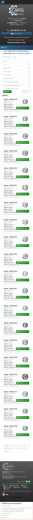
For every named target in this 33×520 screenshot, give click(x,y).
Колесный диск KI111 (9, 359)
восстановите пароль (22, 53)
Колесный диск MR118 (9, 187)
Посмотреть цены (23, 108)
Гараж (26, 487)
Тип (4, 64)
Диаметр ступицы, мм (9, 78)
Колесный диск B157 (9, 170)
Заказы (25, 485)
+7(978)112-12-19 (17, 30)
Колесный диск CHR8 (9, 238)
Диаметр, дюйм (7, 68)
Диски (14, 57)
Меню (5, 47)
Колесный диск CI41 (8, 256)
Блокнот (7, 489)
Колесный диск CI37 (8, 376)
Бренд (5, 61)
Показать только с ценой (12, 88)
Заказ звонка (17, 34)
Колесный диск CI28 (9, 290)
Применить (7, 91)
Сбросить (26, 91)
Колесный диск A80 (9, 152)
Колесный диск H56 (8, 135)
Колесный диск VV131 (9, 307)
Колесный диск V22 (8, 410)
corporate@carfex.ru (17, 25)
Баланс (5, 485)
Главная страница (7, 57)
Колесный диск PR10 (9, 324)
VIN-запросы (8, 487)
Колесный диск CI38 (9, 273)
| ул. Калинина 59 (17, 23)
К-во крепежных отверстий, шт (11, 82)
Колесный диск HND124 (9, 204)
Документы (18, 487)
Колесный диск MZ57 (9, 342)
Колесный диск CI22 (8, 101)
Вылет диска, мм (8, 75)
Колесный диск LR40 (9, 221)
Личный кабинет (15, 485)
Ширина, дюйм (7, 71)
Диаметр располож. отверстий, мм (12, 85)
